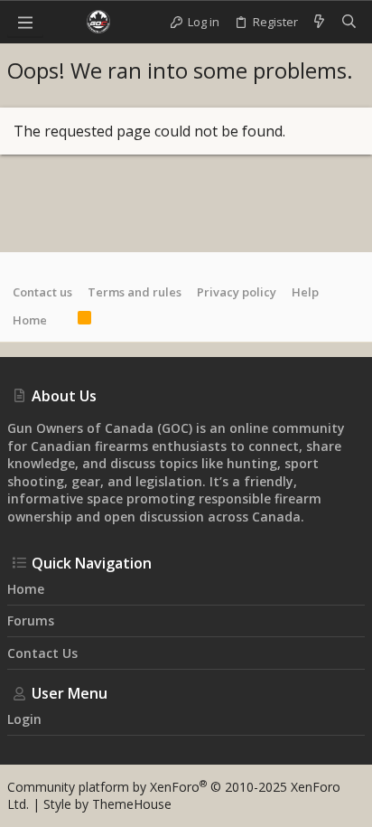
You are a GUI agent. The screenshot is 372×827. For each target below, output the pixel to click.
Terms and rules (134, 292)
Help (305, 292)
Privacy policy (236, 292)
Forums (30, 620)
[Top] (62, 320)
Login (24, 719)
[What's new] (319, 21)
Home (30, 320)
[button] (25, 21)
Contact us (42, 292)
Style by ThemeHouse (107, 804)
